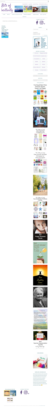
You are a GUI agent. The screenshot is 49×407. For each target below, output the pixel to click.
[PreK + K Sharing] (7, 395)
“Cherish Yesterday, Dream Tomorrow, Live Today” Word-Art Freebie (5, 28)
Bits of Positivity (24, 7)
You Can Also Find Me (10, 389)
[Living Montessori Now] (10, 402)
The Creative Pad (42, 405)
